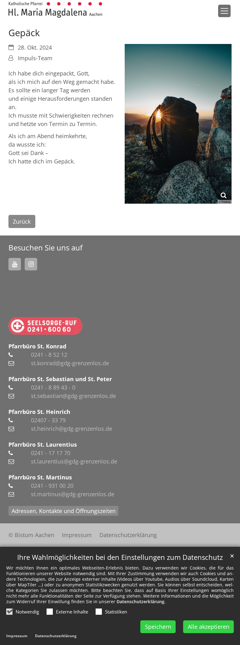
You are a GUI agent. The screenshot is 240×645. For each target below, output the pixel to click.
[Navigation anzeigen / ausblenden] (224, 11)
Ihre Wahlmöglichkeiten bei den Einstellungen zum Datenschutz (120, 557)
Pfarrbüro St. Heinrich (39, 411)
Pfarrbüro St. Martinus (40, 477)
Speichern (158, 626)
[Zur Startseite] (55, 10)
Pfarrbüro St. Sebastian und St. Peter (60, 379)
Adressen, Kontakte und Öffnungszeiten (64, 511)
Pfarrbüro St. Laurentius (42, 444)
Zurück (22, 221)
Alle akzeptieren (208, 626)
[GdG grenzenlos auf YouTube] (14, 264)
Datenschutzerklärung (140, 601)
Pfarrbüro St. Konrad (37, 346)
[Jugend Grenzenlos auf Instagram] (31, 264)
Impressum (17, 635)
